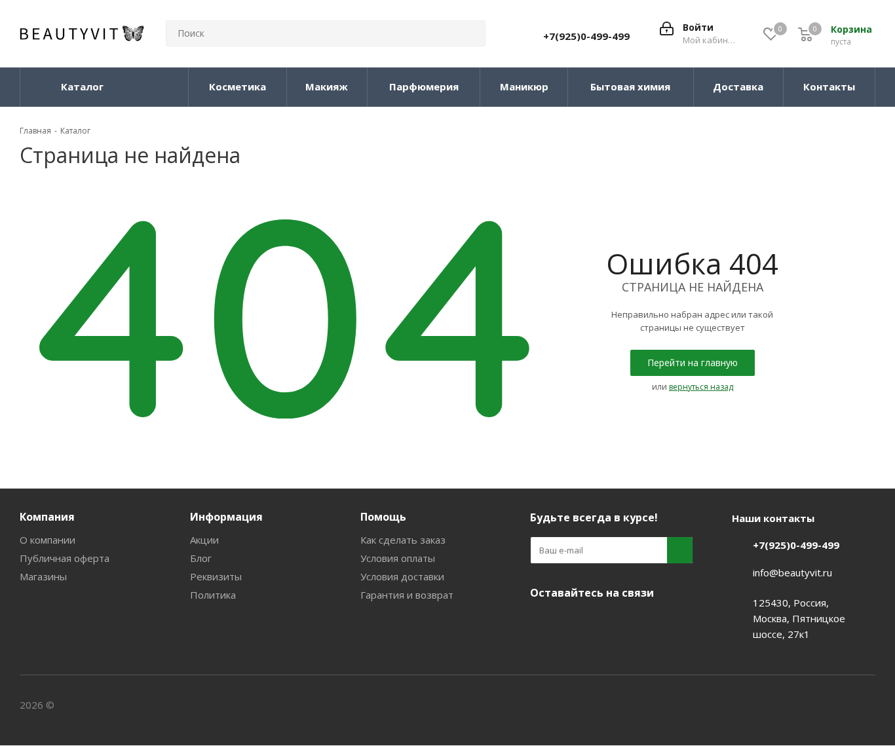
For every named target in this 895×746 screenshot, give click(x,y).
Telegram (576, 623)
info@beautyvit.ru (792, 572)
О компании (47, 539)
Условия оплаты (397, 558)
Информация (226, 517)
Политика (213, 594)
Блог (201, 558)
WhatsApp (641, 623)
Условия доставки (402, 576)
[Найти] (470, 33)
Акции (204, 539)
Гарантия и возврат (406, 594)
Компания (47, 517)
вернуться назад (701, 386)
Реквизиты (216, 576)
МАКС (609, 623)
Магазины (43, 576)
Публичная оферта (64, 558)
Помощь (383, 517)
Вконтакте (543, 623)
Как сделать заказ (403, 539)
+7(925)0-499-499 (586, 36)
